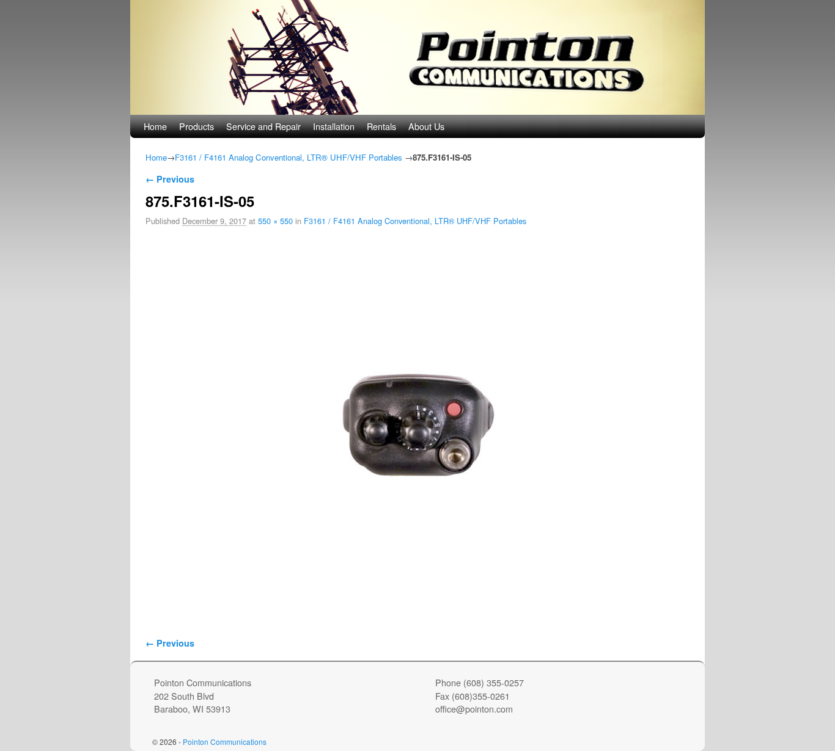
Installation (334, 126)
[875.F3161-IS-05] (417, 425)
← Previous (169, 179)
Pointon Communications (225, 741)
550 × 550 (275, 221)
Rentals (381, 126)
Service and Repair (263, 126)
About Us (426, 126)
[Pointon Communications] (417, 57)
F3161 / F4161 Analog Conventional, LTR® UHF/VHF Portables (288, 157)
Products (196, 126)
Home (155, 126)
